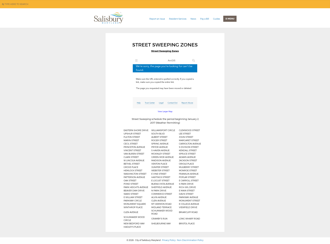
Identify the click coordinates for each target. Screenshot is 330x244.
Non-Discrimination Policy (190, 240)
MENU (230, 19)
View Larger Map (165, 111)
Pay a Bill (204, 19)
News (193, 19)
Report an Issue (157, 19)
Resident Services (177, 19)
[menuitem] (157, 18)
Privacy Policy (169, 240)
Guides (216, 19)
